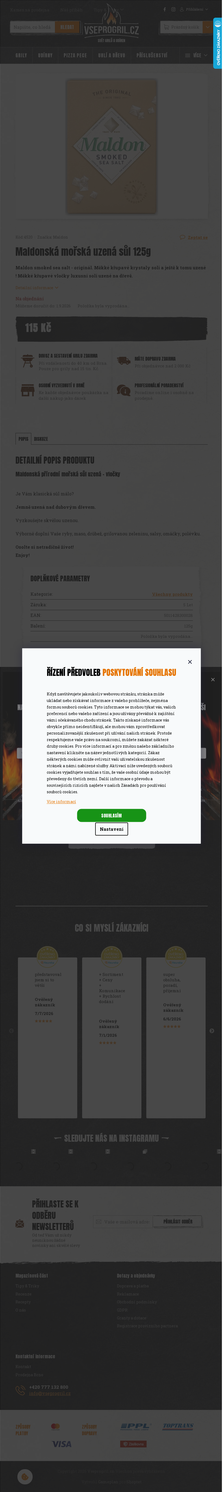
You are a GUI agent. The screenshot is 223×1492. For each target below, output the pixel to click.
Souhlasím (111, 815)
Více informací (61, 801)
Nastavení (111, 829)
